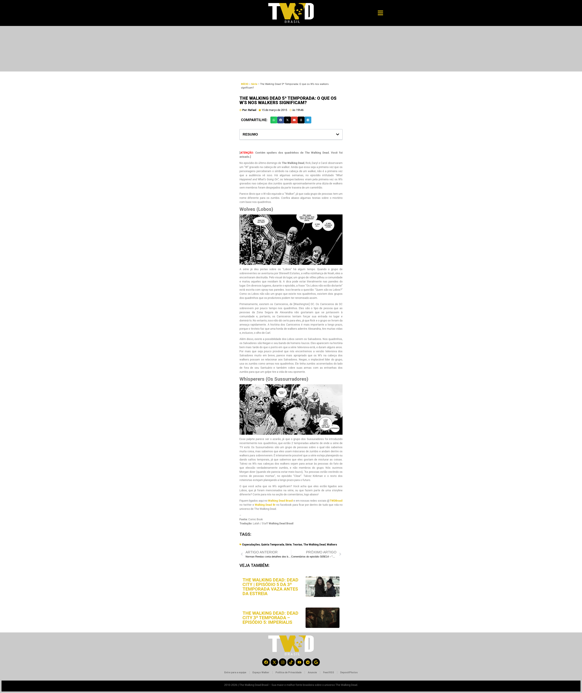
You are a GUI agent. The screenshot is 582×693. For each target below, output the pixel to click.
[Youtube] (299, 662)
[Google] (316, 662)
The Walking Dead (314, 544)
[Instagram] (282, 662)
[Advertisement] (291, 48)
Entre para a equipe (235, 672)
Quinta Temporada (272, 544)
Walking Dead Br (265, 504)
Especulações (251, 544)
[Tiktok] (291, 662)
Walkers (332, 544)
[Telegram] (307, 662)
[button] (273, 120)
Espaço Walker (261, 672)
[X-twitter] (274, 662)
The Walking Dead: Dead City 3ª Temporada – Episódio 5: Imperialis (270, 617)
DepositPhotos (349, 672)
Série (254, 83)
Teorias (297, 544)
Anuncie (312, 672)
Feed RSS (328, 672)
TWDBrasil (336, 500)
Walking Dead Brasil (280, 500)
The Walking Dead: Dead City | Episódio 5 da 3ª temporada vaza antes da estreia (270, 586)
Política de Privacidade (289, 672)
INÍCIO (244, 83)
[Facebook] (266, 662)
